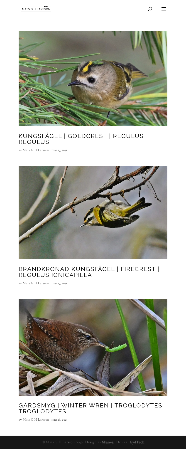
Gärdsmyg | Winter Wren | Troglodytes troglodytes (90, 408)
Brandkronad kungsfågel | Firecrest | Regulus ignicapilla (89, 272)
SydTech (137, 442)
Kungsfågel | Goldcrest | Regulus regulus (81, 139)
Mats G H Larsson (36, 150)
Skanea (108, 442)
